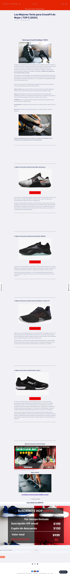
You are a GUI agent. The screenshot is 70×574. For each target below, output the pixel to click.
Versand (51, 573)
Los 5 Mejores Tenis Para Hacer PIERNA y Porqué (34, 494)
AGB (48, 573)
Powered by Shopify (28, 573)
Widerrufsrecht (35, 573)
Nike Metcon (42, 167)
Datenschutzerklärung (43, 573)
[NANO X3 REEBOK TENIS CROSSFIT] (35, 249)
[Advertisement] (35, 29)
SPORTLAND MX (22, 573)
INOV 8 (38, 370)
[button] (61, 4)
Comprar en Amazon (35, 192)
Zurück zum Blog (36, 499)
